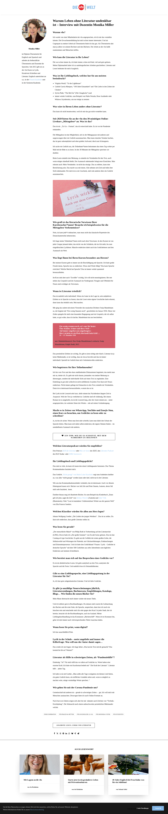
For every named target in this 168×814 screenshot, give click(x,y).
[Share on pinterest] (63, 733)
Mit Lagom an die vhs (33, 780)
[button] (40, 765)
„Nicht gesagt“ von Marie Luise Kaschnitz (77, 475)
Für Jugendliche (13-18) (85, 714)
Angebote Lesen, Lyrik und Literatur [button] (73, 725)
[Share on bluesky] (72, 733)
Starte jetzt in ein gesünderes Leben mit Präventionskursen (83, 781)
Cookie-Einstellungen (143, 808)
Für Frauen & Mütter (66, 714)
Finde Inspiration (50, 714)
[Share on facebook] (54, 733)
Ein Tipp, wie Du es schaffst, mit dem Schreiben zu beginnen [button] (86, 436)
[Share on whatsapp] (69, 733)
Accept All (158, 808)
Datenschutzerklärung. (37, 809)
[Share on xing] (75, 733)
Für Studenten (118, 714)
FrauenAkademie (35, 80)
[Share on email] (78, 733)
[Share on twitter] (57, 733)
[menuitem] (84, 7)
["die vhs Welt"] (84, 7)
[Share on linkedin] (66, 733)
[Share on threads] (60, 733)
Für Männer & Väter (103, 714)
